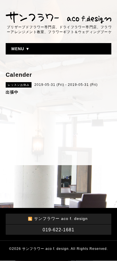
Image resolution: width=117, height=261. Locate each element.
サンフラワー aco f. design (45, 249)
